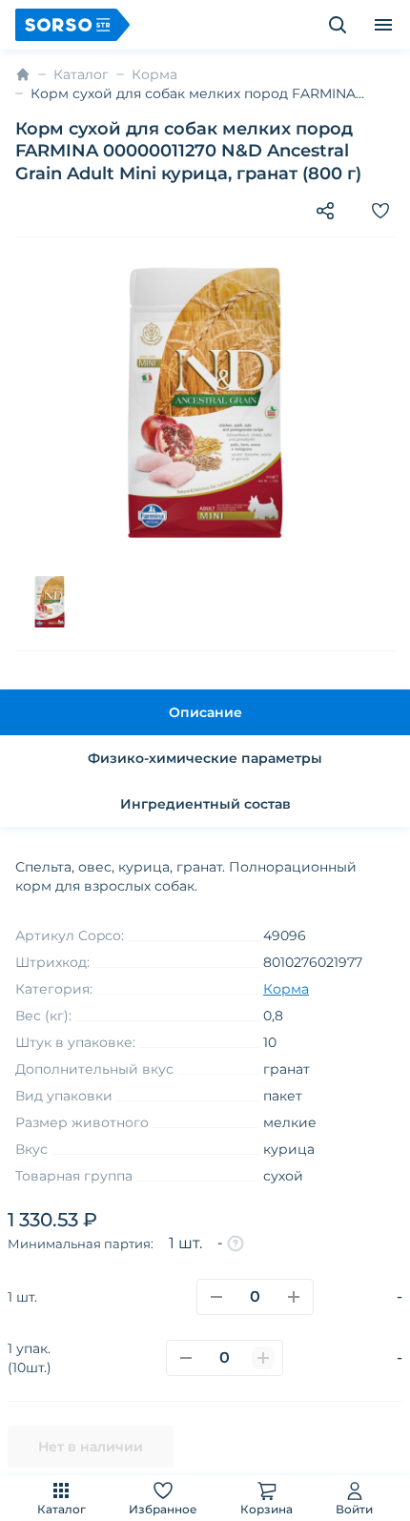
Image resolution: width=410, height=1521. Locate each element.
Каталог (61, 1509)
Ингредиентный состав (205, 803)
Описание (205, 712)
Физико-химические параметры (205, 758)
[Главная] (23, 74)
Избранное (163, 1509)
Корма (154, 74)
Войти (354, 1509)
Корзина (266, 1509)
